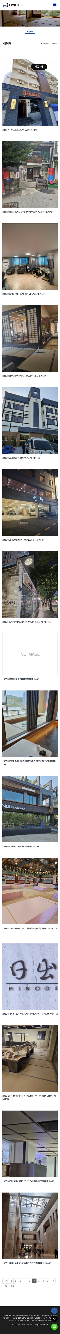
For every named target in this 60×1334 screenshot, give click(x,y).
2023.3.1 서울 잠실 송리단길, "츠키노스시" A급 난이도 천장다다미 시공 (28, 1181)
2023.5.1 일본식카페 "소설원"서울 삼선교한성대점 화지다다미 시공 (26, 622)
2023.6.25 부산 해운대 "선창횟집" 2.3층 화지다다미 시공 (23, 540)
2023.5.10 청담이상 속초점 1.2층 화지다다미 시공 (20, 679)
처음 (6, 1281)
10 (53, 1281)
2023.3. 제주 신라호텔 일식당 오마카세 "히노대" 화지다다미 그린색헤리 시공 (30, 1014)
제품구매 (39, 66)
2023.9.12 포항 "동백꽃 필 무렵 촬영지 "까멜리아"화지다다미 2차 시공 (27, 212)
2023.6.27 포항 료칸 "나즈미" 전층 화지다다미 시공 (21, 458)
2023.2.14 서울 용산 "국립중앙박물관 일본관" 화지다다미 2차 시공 (26, 1263)
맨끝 (12, 1285)
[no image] (30, 654)
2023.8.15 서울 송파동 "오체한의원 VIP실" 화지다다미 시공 (23, 294)
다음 (5, 1285)
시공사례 (30, 32)
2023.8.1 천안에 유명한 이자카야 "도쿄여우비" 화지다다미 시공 (25, 376)
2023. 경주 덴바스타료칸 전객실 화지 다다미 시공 (20, 130)
